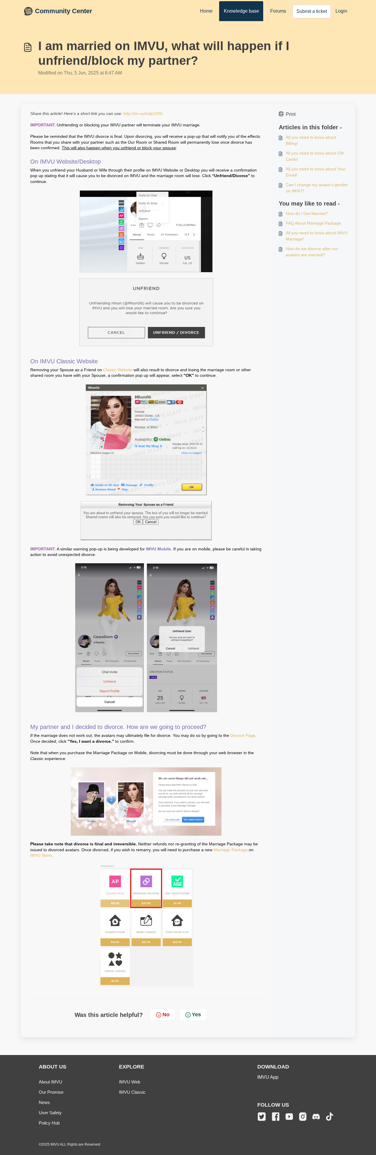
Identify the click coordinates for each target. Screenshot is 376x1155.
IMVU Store (41, 855)
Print (291, 114)
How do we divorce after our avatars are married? (312, 251)
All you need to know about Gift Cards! (315, 156)
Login (341, 11)
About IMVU (50, 1081)
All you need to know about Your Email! (316, 172)
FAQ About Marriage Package (313, 223)
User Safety (50, 1112)
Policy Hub (49, 1122)
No (165, 1014)
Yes (196, 1014)
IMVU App (267, 1077)
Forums (278, 11)
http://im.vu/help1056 (142, 113)
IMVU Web (129, 1081)
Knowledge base (241, 11)
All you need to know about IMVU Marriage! (317, 235)
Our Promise (51, 1092)
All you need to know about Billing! (311, 140)
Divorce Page (242, 735)
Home (206, 11)
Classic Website (117, 369)
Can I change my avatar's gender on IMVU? (317, 187)
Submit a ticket (311, 11)
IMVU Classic (132, 1092)
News (44, 1102)
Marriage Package (231, 849)
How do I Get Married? (307, 213)
